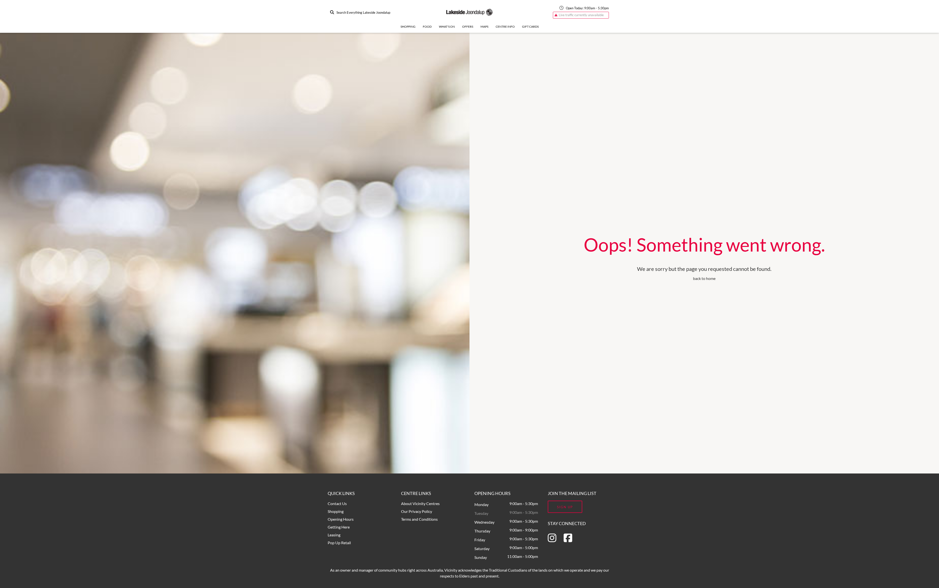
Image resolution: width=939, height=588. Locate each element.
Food (427, 26)
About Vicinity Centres (420, 503)
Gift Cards (530, 26)
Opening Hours (341, 519)
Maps (484, 26)
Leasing (334, 534)
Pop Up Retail (339, 542)
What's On (447, 26)
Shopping (408, 26)
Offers (467, 26)
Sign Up (565, 507)
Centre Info (505, 26)
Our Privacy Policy (416, 511)
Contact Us (337, 503)
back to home (704, 278)
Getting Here (339, 527)
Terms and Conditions (419, 519)
